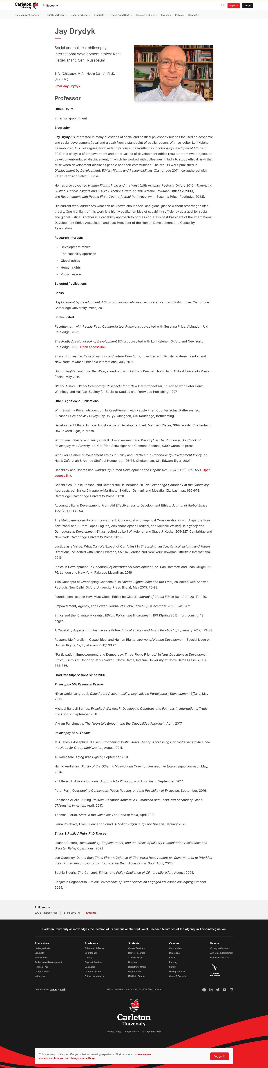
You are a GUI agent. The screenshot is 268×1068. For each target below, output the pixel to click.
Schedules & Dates (94, 948)
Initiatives (40, 976)
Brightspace (91, 953)
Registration (134, 971)
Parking (173, 962)
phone (53, 989)
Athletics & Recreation (221, 953)
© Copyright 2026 (151, 1031)
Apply (232, 5)
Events (172, 957)
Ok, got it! (219, 1056)
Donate (247, 5)
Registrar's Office (137, 966)
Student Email (135, 957)
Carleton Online (93, 971)
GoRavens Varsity (219, 957)
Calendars (90, 966)
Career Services (136, 948)
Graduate (39, 953)
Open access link (92, 347)
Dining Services (177, 971)
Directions (174, 953)
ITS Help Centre (136, 976)
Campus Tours (42, 971)
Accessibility (132, 1031)
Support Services (94, 962)
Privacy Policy (114, 1031)
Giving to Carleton (219, 948)
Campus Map (176, 948)
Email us (91, 912)
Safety (172, 966)
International (41, 957)
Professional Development (48, 962)
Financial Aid (41, 966)
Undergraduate (42, 948)
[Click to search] (222, 5)
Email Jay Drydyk (67, 86)
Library (88, 957)
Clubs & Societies (178, 976)
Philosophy (50, 5)
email (62, 989)
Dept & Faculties (136, 953)
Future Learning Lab (95, 976)
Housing (132, 962)
